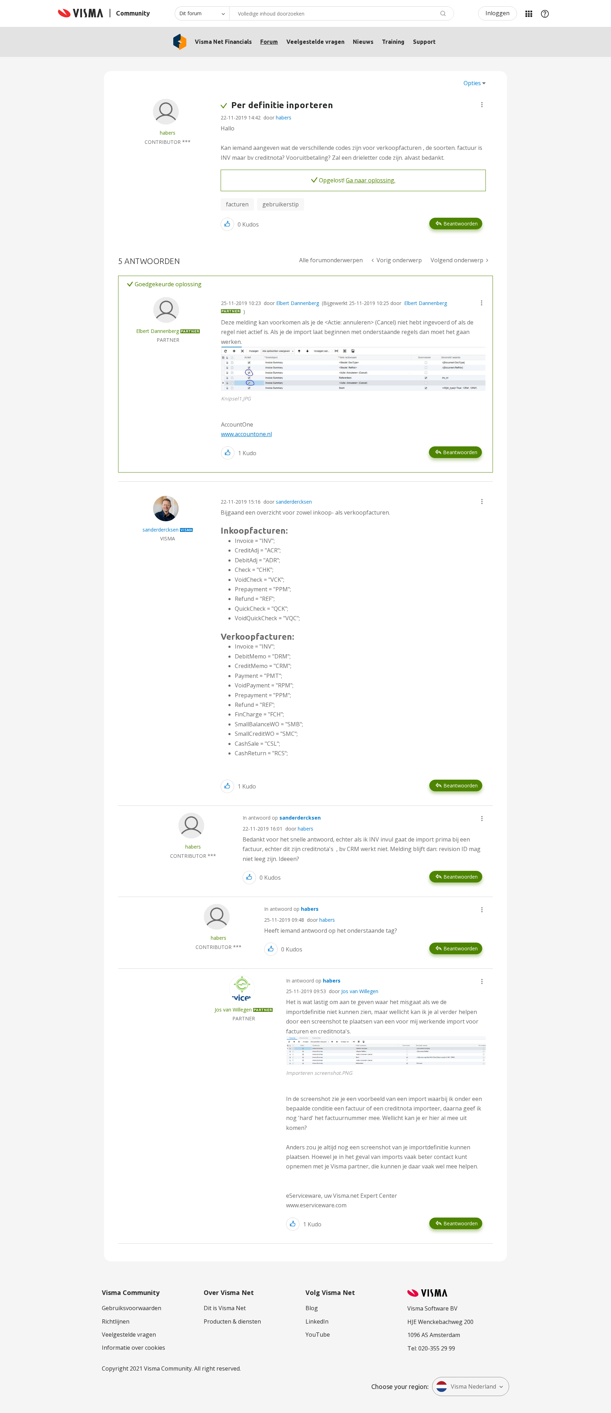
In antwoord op (282, 817)
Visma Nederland (473, 1386)
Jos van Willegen (359, 991)
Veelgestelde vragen (315, 42)
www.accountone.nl (246, 434)
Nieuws (363, 42)
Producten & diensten (232, 1321)
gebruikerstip (280, 204)
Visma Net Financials (223, 42)
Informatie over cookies (133, 1348)
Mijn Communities (528, 13)
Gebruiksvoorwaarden (131, 1308)
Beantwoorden (460, 223)
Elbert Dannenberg (297, 303)
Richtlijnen (115, 1321)
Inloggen (497, 13)
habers (283, 117)
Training (393, 42)
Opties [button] (472, 83)
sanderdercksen (294, 501)
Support (424, 42)
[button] (482, 104)
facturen (237, 204)
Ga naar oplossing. (370, 180)
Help (545, 13)
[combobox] (341, 13)
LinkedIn (317, 1321)
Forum (269, 42)
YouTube (318, 1334)
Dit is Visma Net (225, 1308)
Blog (312, 1308)
